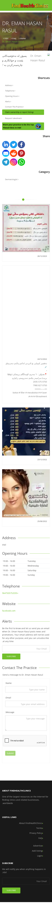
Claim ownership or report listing (19, 112)
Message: (9, 712)
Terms (39, 828)
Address (8, 85)
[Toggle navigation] (46, 6)
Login (39, 855)
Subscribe (11, 656)
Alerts (7, 101)
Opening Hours (12, 96)
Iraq (14, 38)
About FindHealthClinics (30, 823)
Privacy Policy (35, 833)
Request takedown (13, 118)
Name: (8, 683)
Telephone (10, 90)
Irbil (6, 38)
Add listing (37, 850)
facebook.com (8, 610)
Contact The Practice (14, 106)
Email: (8, 697)
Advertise (37, 845)
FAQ (40, 838)
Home (23, 38)
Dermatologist (11, 179)
